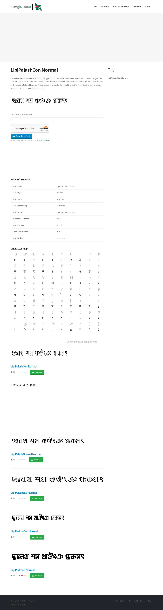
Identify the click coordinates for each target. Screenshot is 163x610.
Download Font (22, 136)
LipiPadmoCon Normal (24, 531)
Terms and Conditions (43, 140)
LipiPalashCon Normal (24, 366)
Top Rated (137, 7)
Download (38, 372)
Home (95, 7)
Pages (150, 601)
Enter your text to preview (21, 115)
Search (147, 7)
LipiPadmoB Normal (23, 570)
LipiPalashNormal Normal (26, 454)
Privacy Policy (120, 601)
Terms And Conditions (137, 601)
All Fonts (105, 7)
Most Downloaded (121, 7)
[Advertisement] (81, 37)
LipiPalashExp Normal (24, 492)
